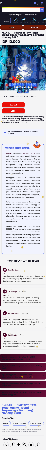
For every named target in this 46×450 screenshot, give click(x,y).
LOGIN (11, 27)
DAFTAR (34, 27)
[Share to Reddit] (31, 444)
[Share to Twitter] (6, 444)
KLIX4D (9, 153)
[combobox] (21, 10)
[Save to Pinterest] (24, 444)
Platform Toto (29, 153)
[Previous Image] (2, 68)
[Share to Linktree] (18, 444)
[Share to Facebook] (12, 444)
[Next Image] (44, 68)
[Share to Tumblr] (37, 444)
